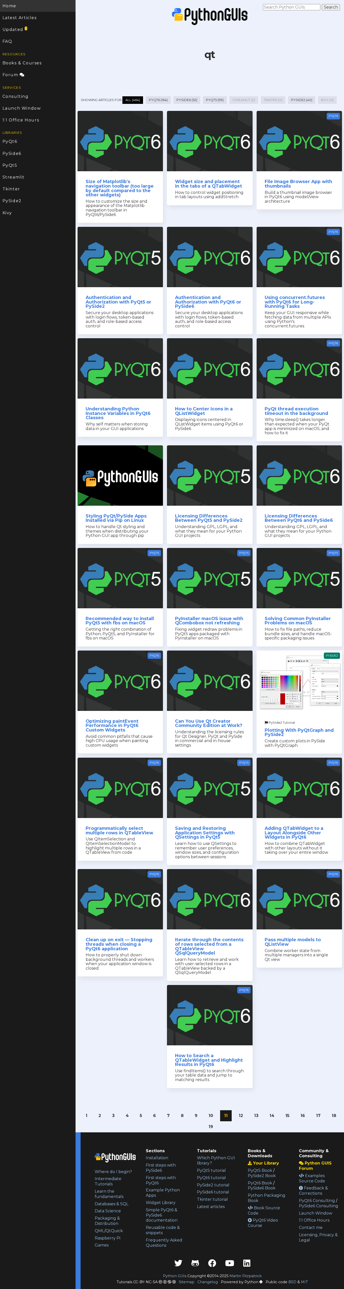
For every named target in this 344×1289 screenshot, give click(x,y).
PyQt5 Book (260, 1170)
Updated (15, 29)
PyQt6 (10, 141)
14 (271, 1115)
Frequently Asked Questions (164, 1243)
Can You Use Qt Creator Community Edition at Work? (208, 723)
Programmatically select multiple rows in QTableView (119, 830)
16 (302, 1115)
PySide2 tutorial (213, 1185)
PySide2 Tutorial (281, 722)
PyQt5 (10, 165)
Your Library (265, 1163)
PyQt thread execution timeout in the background (296, 411)
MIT (304, 1282)
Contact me (311, 1227)
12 (241, 1115)
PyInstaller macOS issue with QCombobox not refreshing (209, 621)
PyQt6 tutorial (211, 1177)
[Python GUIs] (210, 16)
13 (256, 1115)
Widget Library (161, 1202)
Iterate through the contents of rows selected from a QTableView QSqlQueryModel (209, 946)
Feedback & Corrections (313, 1191)
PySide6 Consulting (318, 1206)
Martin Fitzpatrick (245, 1276)
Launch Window (22, 108)
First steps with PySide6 (161, 1168)
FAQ (7, 41)
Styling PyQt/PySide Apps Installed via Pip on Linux (116, 518)
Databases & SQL (111, 1203)
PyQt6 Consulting (317, 1200)
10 (211, 1115)
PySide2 (12, 200)
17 (318, 1115)
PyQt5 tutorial (211, 1170)
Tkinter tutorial (212, 1199)
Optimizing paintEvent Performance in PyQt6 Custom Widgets (112, 725)
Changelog (207, 1282)
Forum (11, 74)
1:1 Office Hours (21, 120)
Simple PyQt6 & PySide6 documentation (162, 1215)
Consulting (16, 96)
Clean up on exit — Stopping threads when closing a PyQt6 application (119, 944)
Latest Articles (20, 17)
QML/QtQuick (109, 1230)
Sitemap (186, 1282)
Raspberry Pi (107, 1238)
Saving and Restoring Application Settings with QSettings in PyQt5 (205, 833)
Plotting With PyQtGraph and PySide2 (299, 732)
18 (334, 1115)
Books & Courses (22, 63)
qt (209, 54)
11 (226, 1115)
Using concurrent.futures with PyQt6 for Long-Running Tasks (295, 302)
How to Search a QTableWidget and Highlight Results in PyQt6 (209, 1060)
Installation (157, 1157)
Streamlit (14, 177)
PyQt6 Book (260, 1183)
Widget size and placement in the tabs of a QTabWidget (208, 184)
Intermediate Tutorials (108, 1181)
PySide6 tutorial (213, 1192)
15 (287, 1115)
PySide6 (12, 153)
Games (102, 1245)
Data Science (108, 1211)
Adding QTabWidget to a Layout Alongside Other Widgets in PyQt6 (294, 833)
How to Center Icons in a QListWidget (204, 411)
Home (9, 6)
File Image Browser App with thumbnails (298, 184)
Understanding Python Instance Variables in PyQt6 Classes (118, 413)
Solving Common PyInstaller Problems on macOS (298, 621)
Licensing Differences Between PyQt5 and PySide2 (209, 518)
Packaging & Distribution (107, 1221)
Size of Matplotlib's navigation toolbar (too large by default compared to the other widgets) (120, 188)
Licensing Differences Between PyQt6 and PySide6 (299, 518)
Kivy (7, 212)
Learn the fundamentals (109, 1194)
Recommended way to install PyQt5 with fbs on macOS (120, 621)
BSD (292, 1282)
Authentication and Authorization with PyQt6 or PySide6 (208, 302)
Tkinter (11, 189)
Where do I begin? (113, 1171)
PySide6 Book (262, 1188)
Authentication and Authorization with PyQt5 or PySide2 (118, 302)
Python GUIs (174, 1276)
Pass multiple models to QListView (293, 942)
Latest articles (211, 1206)
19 (211, 1126)
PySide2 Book (262, 1175)
